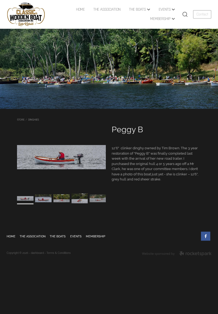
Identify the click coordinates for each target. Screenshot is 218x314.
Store (20, 119)
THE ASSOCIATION (106, 9)
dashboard (37, 252)
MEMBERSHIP (161, 19)
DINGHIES (33, 119)
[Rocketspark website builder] (176, 254)
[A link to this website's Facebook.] (205, 236)
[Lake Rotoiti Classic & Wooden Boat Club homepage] (27, 14)
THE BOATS (138, 9)
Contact (202, 14)
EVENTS (165, 9)
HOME (80, 9)
